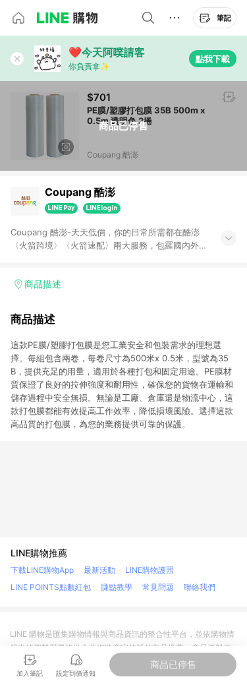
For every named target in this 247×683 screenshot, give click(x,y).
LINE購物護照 (149, 570)
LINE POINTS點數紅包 (51, 587)
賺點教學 (116, 587)
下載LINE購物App (42, 570)
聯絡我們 (199, 587)
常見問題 (158, 587)
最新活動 (99, 570)
